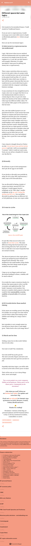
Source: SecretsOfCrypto (15, 235)
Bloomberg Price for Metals (10, 457)
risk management (7, 422)
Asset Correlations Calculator (10, 456)
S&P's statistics (7, 470)
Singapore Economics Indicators (11, 474)
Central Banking (7, 459)
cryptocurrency (7, 420)
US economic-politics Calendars (11, 475)
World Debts (6, 476)
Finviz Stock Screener (8, 464)
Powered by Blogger (16, 544)
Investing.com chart (8, 466)
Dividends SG (6, 462)
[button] (3, 20)
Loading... (2, 483)
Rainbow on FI (8, 2)
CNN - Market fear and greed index (11, 460)
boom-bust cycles (13, 243)
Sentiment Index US (8, 471)
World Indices (6, 478)
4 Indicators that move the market (11, 455)
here (18, 37)
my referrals (13, 398)
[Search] (29, 2)
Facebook (8, 393)
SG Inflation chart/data (9, 472)
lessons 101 (16, 420)
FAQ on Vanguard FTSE (9, 463)
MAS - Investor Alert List (9, 468)
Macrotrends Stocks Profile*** (10, 467)
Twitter (15, 393)
